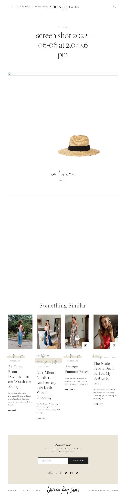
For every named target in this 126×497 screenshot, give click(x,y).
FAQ (38, 490)
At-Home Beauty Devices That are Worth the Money (19, 377)
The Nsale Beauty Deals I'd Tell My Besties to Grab (104, 374)
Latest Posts (41, 6)
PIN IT (79, 149)
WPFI (115, 490)
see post (12, 410)
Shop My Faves (24, 6)
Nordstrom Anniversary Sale (47, 359)
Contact (12, 490)
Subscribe (78, 461)
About (26, 490)
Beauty (98, 356)
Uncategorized (16, 356)
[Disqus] (63, 240)
